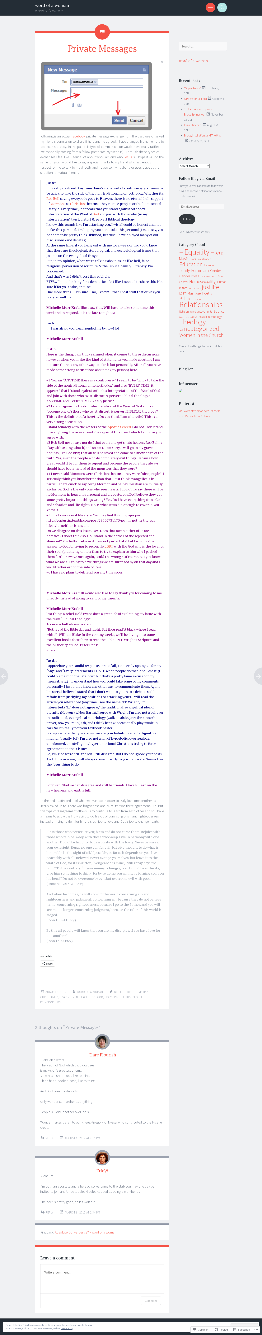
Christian (142, 992)
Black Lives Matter (200, 259)
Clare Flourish (102, 1055)
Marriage (194, 293)
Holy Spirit (113, 997)
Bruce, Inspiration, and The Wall (202, 135)
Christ (128, 992)
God (96, 214)
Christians (78, 203)
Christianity (49, 997)
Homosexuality (202, 281)
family (184, 270)
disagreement (69, 997)
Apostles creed (119, 426)
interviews (194, 288)
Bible (118, 992)
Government (208, 276)
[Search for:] (203, 46)
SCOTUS (184, 317)
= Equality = (196, 252)
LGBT (109, 546)
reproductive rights (201, 311)
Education (191, 264)
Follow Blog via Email (197, 178)
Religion (184, 311)
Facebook (78, 136)
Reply (50, 1138)
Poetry (207, 293)
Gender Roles (189, 276)
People (138, 997)
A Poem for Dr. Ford (195, 99)
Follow (187, 219)
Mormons (57, 203)
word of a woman (52, 5)
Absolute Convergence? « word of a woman (85, 1232)
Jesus (128, 157)
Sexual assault (198, 317)
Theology (192, 321)
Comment (151, 1300)
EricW (102, 1171)
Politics (186, 298)
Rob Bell (52, 198)
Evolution (209, 265)
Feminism (200, 270)
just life (210, 287)
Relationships (50, 1002)
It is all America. (193, 125)
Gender (215, 270)
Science (218, 311)
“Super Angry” (192, 88)
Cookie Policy (67, 1328)
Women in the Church (201, 335)
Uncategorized (199, 328)
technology (215, 317)
